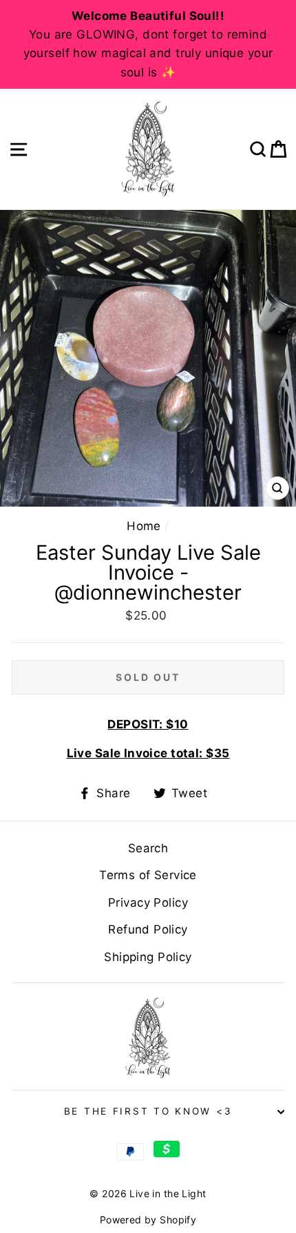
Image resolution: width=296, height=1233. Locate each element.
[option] (148, 44)
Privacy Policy (148, 902)
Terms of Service (148, 875)
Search (148, 848)
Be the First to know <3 (148, 1111)
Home (144, 526)
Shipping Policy (147, 957)
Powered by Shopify (148, 1219)
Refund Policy (148, 929)
